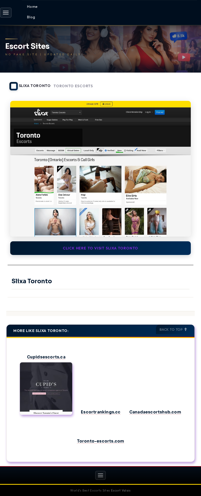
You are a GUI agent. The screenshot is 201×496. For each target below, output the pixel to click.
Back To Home (181, 83)
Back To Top (172, 329)
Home (32, 6)
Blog (31, 17)
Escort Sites (27, 46)
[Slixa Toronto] (100, 169)
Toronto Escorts (73, 86)
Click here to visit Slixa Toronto (100, 248)
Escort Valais (121, 490)
